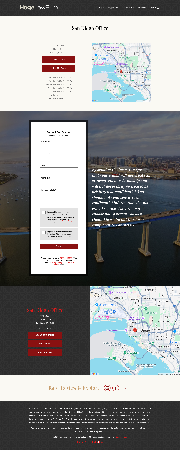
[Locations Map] (121, 71)
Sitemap (79, 442)
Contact (142, 8)
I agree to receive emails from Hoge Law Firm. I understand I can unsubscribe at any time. (59, 234)
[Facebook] (115, 388)
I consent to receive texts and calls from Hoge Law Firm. (60, 217)
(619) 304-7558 (66, 258)
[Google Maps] (107, 388)
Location (129, 8)
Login (102, 442)
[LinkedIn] (124, 388)
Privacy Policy (67, 221)
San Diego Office (45, 310)
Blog (101, 8)
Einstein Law (122, 437)
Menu (153, 8)
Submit (59, 246)
